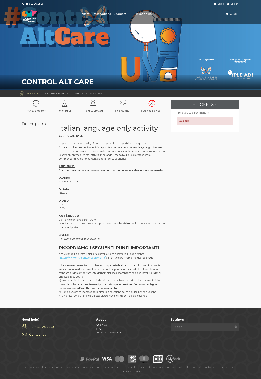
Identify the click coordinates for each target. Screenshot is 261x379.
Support (120, 14)
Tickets (84, 14)
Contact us (37, 334)
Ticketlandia (143, 14)
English (234, 3)
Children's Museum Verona (54, 93)
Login (221, 3)
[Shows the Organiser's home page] (46, 15)
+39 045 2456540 (42, 327)
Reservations (102, 14)
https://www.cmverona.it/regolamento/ (83, 257)
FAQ (98, 328)
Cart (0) (233, 13)
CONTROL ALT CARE (81, 93)
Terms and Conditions (108, 332)
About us (101, 325)
